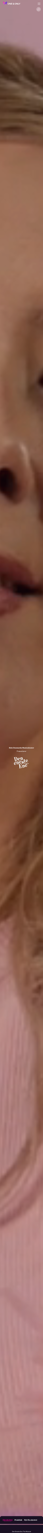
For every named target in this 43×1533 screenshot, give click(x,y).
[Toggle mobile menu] (39, 4)
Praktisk (18, 1520)
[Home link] (11, 5)
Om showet (8, 1520)
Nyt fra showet (30, 1520)
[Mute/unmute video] (38, 9)
